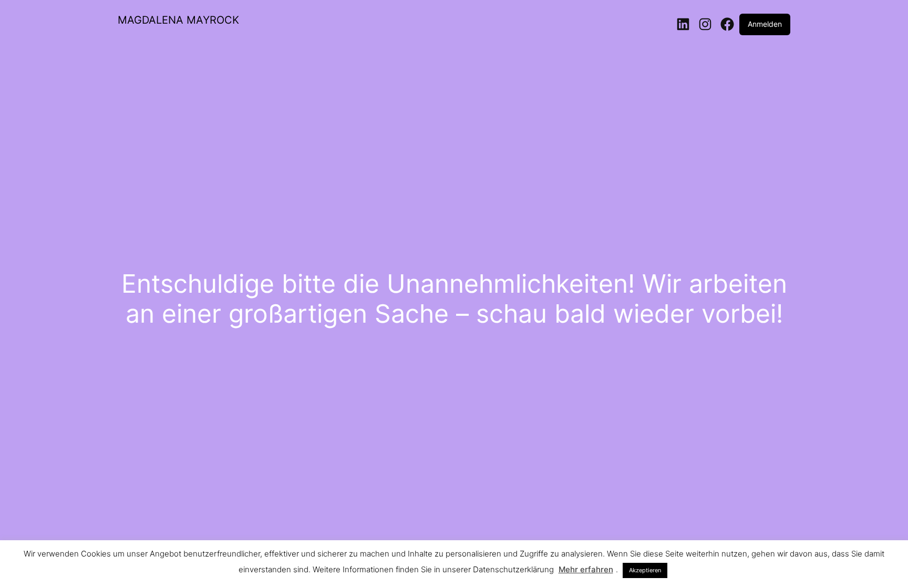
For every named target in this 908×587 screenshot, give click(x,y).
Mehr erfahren (586, 569)
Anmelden (765, 23)
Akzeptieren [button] (645, 570)
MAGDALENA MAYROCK (178, 20)
